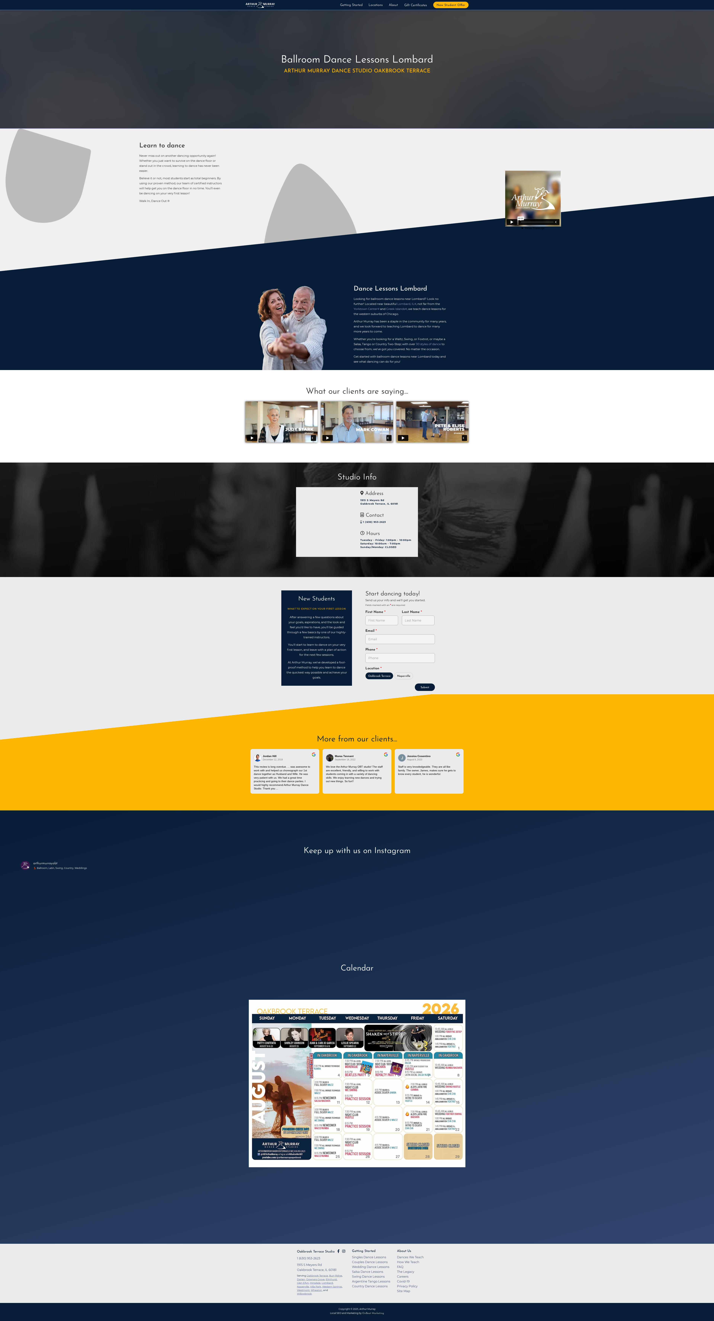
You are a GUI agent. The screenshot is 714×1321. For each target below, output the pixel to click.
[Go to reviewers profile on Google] (258, 758)
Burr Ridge (335, 1275)
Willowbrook (304, 1293)
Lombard (327, 1282)
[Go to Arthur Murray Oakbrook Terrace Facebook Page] (338, 1251)
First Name (374, 612)
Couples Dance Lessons (370, 1262)
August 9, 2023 (414, 759)
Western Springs (332, 1286)
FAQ (400, 1267)
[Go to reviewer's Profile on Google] (330, 758)
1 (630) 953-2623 (374, 522)
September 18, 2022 (345, 759)
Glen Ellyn (303, 1282)
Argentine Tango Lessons (371, 1281)
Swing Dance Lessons (368, 1276)
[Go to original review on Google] (314, 757)
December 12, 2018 (273, 759)
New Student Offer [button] (451, 5)
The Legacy (405, 1272)
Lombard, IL (405, 304)
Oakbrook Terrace (379, 676)
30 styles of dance (428, 344)
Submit (425, 687)
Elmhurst (331, 1279)
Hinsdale (315, 1282)
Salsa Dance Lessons (367, 1272)
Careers (403, 1276)
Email (370, 631)
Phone (370, 649)
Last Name (411, 612)
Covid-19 (403, 1281)
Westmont (303, 1290)
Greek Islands (395, 309)
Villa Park (315, 1286)
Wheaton (316, 1290)
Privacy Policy (407, 1286)
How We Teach (408, 1262)
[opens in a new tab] (357, 1093)
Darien (301, 1279)
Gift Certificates (415, 5)
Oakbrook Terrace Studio (316, 1251)
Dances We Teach (410, 1257)
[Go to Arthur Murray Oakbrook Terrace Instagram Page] (343, 1251)
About (393, 5)
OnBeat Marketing (373, 1313)
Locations (376, 5)
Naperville (403, 676)
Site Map (403, 1291)
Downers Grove (315, 1279)
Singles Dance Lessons (369, 1257)
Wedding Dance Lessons (370, 1267)
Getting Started (351, 5)
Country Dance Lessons (370, 1286)
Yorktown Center (365, 309)
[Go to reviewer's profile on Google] (402, 758)
